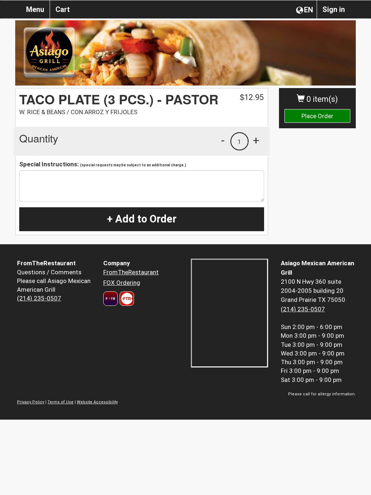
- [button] (223, 140)
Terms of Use (60, 402)
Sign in (333, 9)
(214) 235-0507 (39, 298)
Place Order (317, 116)
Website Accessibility (97, 402)
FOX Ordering (121, 282)
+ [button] (256, 140)
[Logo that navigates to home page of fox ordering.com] (126, 298)
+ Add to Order (141, 219)
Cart (62, 9)
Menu (35, 9)
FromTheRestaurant (131, 272)
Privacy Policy (30, 402)
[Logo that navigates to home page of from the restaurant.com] (110, 298)
